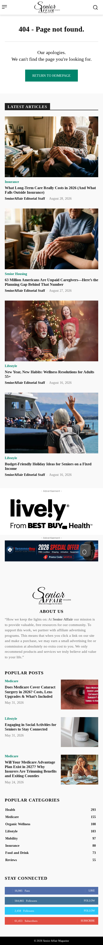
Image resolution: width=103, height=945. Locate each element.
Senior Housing (16, 274)
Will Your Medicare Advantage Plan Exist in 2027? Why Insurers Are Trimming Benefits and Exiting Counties (31, 769)
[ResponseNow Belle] (51, 551)
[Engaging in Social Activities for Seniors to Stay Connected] (79, 732)
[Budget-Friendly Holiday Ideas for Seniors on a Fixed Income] (51, 423)
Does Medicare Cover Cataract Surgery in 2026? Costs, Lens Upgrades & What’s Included (30, 691)
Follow (89, 900)
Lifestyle (11, 366)
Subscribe (88, 920)
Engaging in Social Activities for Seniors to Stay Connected (30, 727)
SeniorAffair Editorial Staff (25, 198)
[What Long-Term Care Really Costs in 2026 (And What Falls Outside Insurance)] (51, 146)
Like (92, 890)
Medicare (11, 681)
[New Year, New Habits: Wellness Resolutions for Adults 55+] (51, 331)
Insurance (12, 182)
